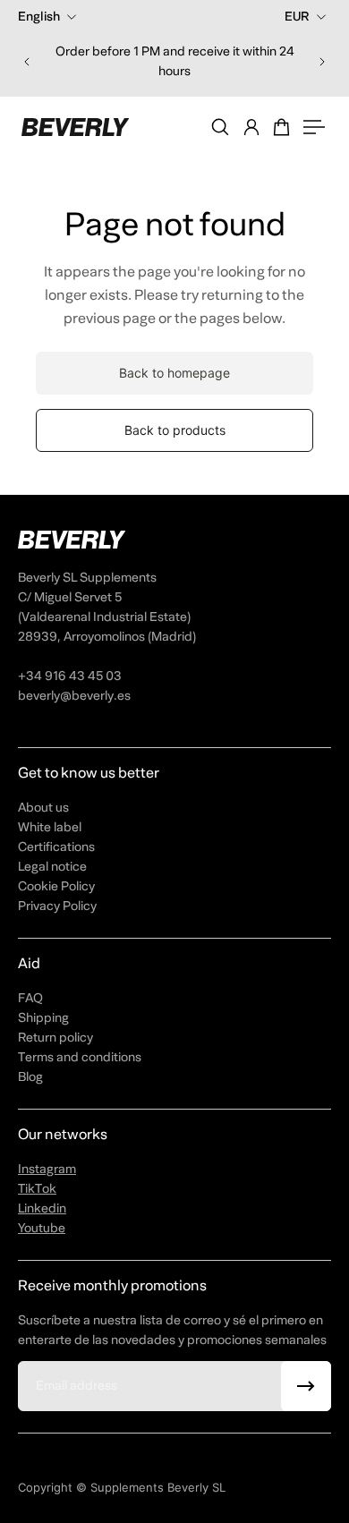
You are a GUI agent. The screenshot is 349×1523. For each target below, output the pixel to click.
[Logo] (75, 127)
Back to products (175, 430)
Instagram (47, 1169)
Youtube (41, 1228)
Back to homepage (174, 372)
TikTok (37, 1189)
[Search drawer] (220, 127)
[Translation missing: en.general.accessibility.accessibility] (314, 127)
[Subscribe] (306, 1386)
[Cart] (282, 127)
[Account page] (251, 127)
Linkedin (42, 1208)
